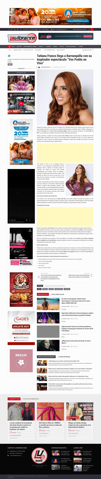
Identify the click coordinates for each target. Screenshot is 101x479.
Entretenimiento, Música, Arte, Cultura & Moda (55, 285)
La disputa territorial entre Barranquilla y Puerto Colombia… (87, 460)
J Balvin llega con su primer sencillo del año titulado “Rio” (63, 361)
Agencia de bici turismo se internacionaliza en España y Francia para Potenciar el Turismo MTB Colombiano (77, 329)
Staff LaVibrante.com (49, 49)
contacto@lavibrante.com (15, 455)
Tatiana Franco (58, 289)
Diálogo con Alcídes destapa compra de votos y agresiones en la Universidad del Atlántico (79, 425)
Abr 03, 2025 (75, 346)
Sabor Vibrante (61, 49)
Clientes (81, 46)
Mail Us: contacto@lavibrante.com (59, 29)
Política (62, 46)
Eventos (41, 46)
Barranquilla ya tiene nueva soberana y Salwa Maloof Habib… (65, 453)
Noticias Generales (71, 46)
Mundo (55, 46)
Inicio (13, 46)
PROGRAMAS (38, 49)
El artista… (64, 321)
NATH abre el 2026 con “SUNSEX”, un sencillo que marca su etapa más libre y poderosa (50, 425)
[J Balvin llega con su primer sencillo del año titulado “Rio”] (42, 363)
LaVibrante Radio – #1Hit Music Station (23, 49)
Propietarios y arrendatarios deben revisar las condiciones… (66, 467)
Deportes (19, 46)
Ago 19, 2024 (75, 334)
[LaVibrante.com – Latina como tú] (23, 38)
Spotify (51, 289)
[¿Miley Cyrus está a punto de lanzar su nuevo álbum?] (48, 345)
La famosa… (64, 349)
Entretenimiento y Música (30, 46)
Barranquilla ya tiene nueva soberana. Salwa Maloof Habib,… (66, 460)
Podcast (45, 289)
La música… (64, 309)
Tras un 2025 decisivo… (44, 433)
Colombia (48, 46)
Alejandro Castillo (45, 67)
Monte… (63, 336)
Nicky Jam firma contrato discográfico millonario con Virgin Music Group (68, 376)
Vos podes (67, 289)
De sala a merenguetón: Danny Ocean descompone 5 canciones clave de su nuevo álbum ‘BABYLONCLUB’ (76, 301)
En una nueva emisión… (73, 433)
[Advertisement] (65, 153)
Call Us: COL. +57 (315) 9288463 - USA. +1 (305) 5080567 (36, 29)
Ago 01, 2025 (75, 306)
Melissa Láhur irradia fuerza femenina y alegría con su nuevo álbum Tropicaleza (70, 368)
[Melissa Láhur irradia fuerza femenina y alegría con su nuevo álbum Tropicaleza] (42, 370)
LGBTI (10, 49)
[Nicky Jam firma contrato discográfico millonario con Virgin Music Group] (42, 378)
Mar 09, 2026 (75, 318)
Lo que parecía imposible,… (15, 435)
